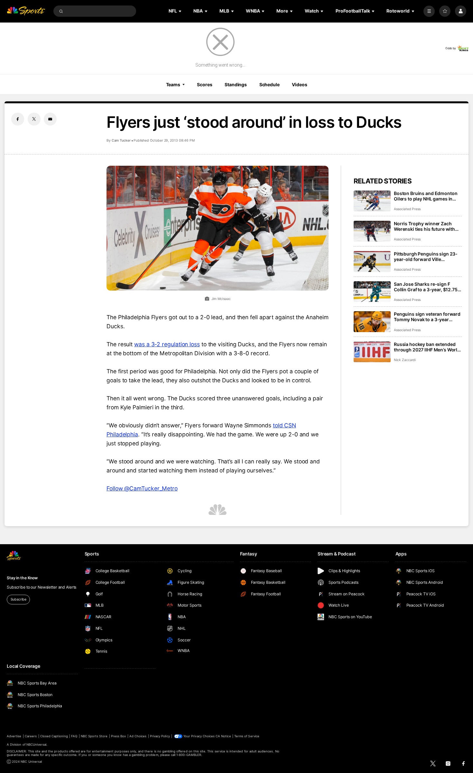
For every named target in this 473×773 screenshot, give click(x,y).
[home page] (26, 11)
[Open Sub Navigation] (180, 11)
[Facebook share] (17, 119)
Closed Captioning (54, 736)
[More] (429, 11)
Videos (299, 84)
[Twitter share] (34, 119)
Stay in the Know (22, 577)
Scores (204, 84)
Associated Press (407, 209)
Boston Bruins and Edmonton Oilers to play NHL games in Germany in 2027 (425, 196)
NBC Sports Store (94, 736)
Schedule (269, 84)
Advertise (14, 736)
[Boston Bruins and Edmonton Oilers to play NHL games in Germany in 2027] (372, 201)
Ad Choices (137, 736)
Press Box (118, 736)
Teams (173, 84)
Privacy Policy (160, 736)
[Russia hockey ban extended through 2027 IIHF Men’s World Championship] (372, 351)
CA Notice (223, 736)
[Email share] (50, 119)
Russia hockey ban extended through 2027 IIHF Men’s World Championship (427, 346)
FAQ (74, 736)
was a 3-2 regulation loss (167, 344)
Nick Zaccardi (405, 360)
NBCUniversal (36, 744)
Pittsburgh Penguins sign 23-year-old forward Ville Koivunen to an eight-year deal (426, 256)
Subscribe (18, 599)
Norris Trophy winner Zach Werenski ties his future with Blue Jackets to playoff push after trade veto (424, 226)
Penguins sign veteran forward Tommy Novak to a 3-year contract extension (427, 316)
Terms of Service (246, 736)
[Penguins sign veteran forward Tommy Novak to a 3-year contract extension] (372, 321)
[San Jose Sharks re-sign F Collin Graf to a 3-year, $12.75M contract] (372, 291)
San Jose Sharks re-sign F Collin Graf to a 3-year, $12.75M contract (428, 286)
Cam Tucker (121, 140)
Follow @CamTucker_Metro (142, 488)
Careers (31, 736)
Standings (236, 84)
